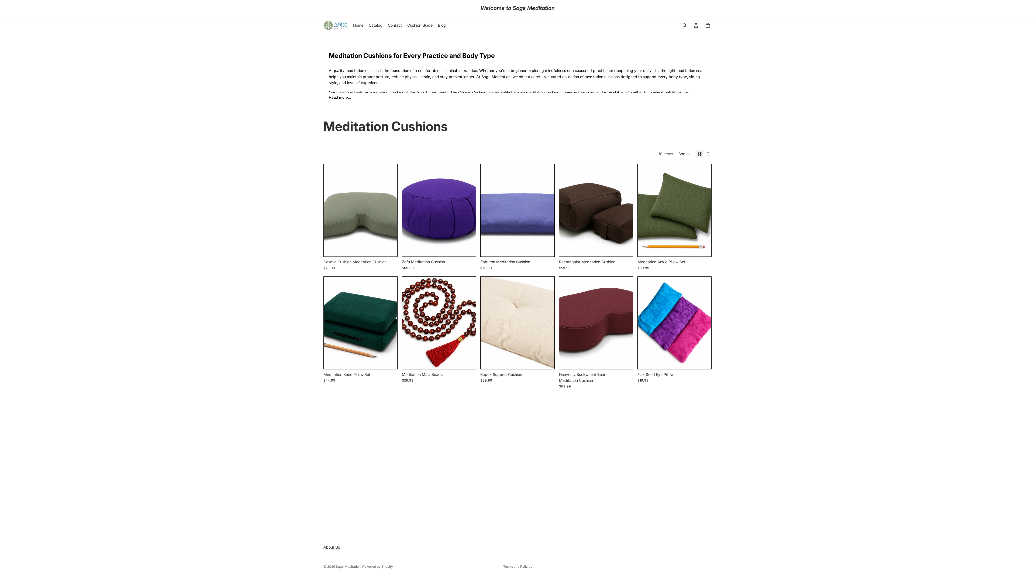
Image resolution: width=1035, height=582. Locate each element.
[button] (684, 154)
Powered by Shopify (377, 566)
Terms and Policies (517, 566)
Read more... (340, 97)
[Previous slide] (567, 210)
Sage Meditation (348, 566)
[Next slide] (625, 210)
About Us (331, 547)
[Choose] (389, 248)
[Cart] (708, 25)
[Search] (685, 25)
